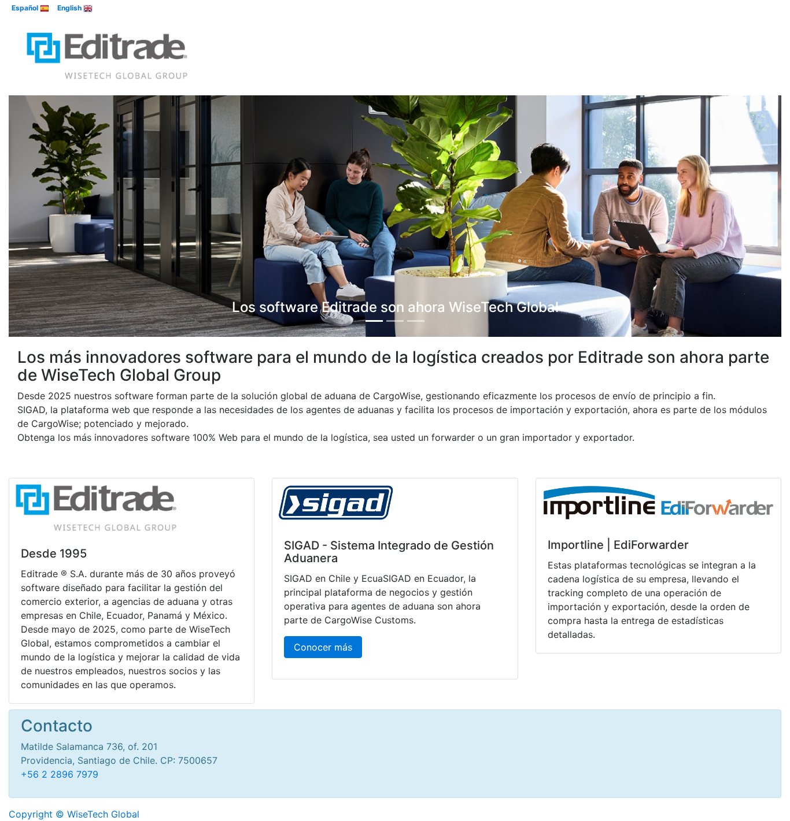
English (70, 7)
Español (26, 7)
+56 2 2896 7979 (59, 774)
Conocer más (323, 647)
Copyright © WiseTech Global (74, 814)
